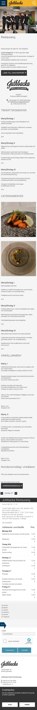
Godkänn (27, 704)
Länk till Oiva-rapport (13, 73)
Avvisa (10, 704)
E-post (4, 630)
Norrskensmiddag (11, 486)
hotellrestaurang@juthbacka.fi (19, 102)
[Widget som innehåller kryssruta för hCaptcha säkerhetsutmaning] (17, 641)
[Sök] (33, 3)
